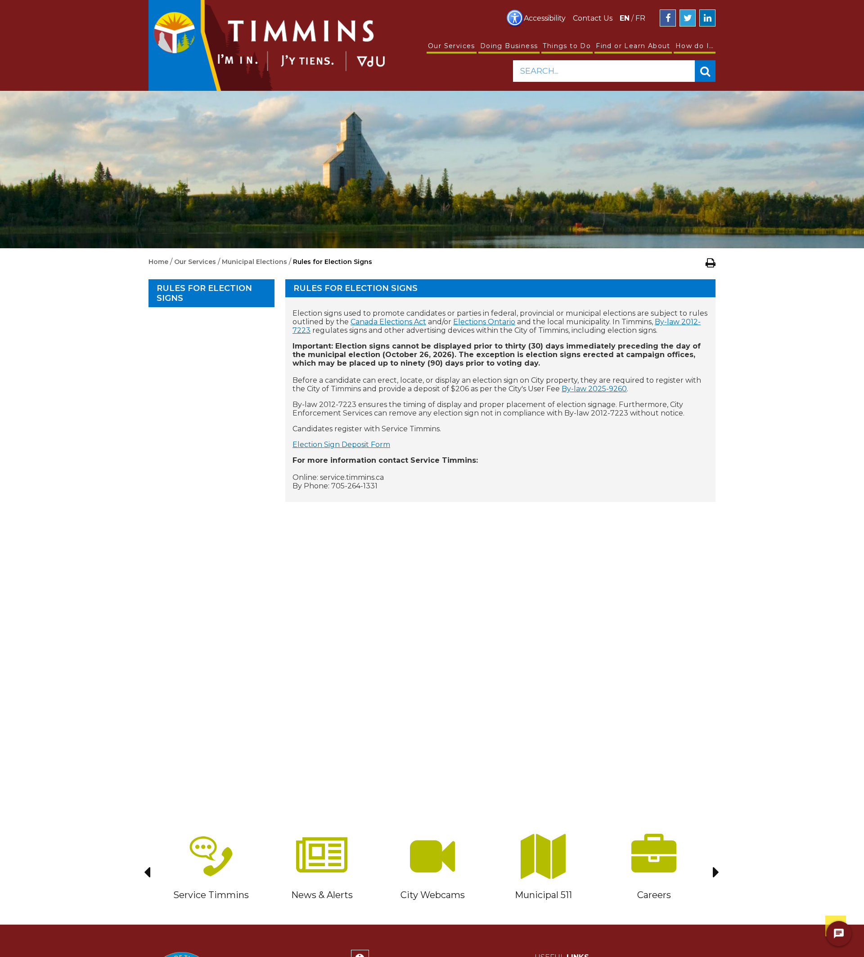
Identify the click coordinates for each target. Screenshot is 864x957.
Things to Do (567, 46)
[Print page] (711, 262)
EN (625, 18)
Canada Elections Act (388, 322)
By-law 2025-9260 (594, 389)
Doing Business (509, 46)
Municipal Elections (254, 262)
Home (158, 262)
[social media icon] (668, 18)
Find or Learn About (633, 46)
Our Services (451, 46)
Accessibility (545, 18)
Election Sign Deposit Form (341, 444)
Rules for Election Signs (204, 293)
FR (640, 18)
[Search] (705, 71)
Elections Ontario (484, 322)
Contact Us (592, 18)
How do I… (694, 46)
